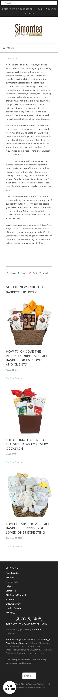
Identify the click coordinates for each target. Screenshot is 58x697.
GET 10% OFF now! (15, 366)
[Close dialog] (55, 336)
